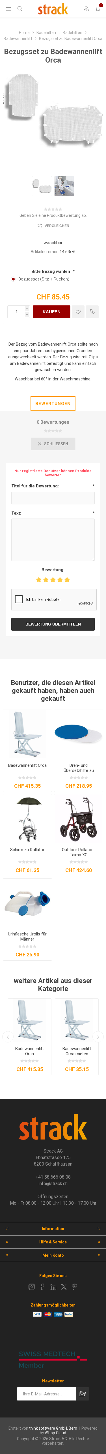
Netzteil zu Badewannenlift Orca (29, 1053)
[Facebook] (42, 1286)
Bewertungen (53, 403)
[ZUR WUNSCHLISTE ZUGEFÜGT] (78, 311)
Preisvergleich (92, 311)
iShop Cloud (55, 1433)
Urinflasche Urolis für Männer (27, 936)
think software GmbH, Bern (53, 1428)
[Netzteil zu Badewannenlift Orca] (29, 1020)
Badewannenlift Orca (27, 765)
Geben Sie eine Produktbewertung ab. (53, 215)
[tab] (53, 403)
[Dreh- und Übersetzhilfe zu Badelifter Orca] (78, 734)
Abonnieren (82, 1394)
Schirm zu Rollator (27, 849)
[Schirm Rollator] (27, 818)
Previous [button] (8, 1036)
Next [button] (98, 1036)
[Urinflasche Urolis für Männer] (27, 903)
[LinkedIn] (53, 1286)
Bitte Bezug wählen (51, 271)
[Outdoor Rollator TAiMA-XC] (78, 818)
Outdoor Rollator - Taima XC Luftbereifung (79, 854)
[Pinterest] (74, 1286)
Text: (16, 513)
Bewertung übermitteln (53, 624)
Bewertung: (53, 569)
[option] (42, 186)
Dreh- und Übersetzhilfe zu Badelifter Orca (79, 770)
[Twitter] (63, 1287)
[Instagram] (31, 1286)
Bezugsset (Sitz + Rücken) (43, 279)
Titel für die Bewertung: (35, 486)
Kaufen (51, 311)
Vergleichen (57, 226)
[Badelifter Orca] (27, 734)
